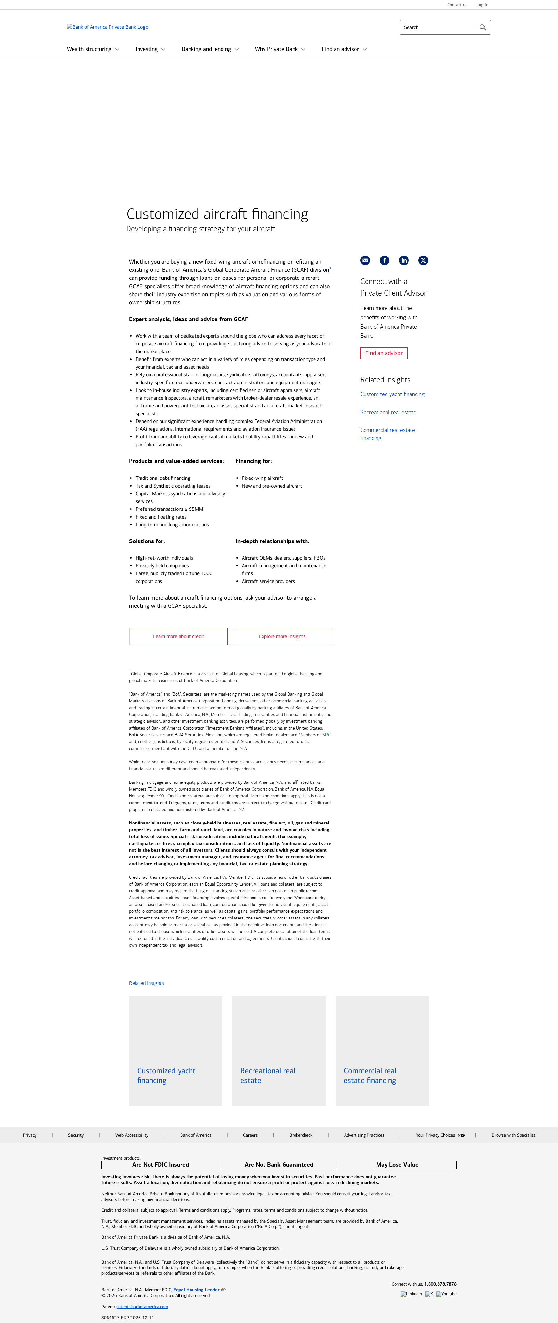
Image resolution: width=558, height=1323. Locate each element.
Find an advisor (384, 353)
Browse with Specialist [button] (513, 1135)
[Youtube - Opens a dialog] (446, 1294)
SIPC (326, 735)
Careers (251, 1135)
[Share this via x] (423, 260)
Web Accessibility (132, 1135)
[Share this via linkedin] (404, 260)
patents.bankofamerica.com (142, 1306)
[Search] (482, 27)
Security (76, 1135)
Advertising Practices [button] (365, 1135)
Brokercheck (301, 1135)
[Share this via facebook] (384, 260)
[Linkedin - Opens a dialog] (411, 1294)
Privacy (30, 1135)
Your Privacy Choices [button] (436, 1135)
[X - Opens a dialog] (429, 1294)
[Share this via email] (365, 260)
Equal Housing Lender (196, 1290)
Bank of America (196, 1135)
